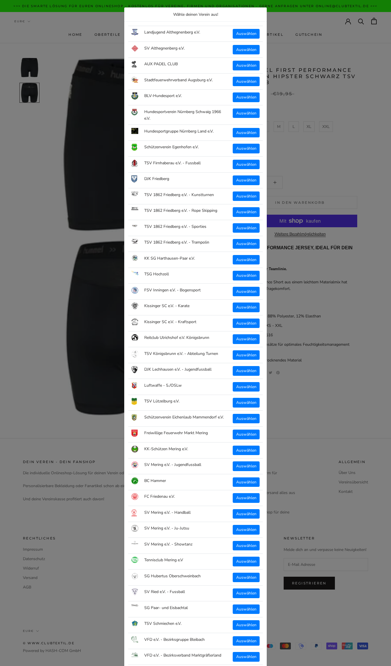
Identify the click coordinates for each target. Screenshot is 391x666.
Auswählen (246, 33)
